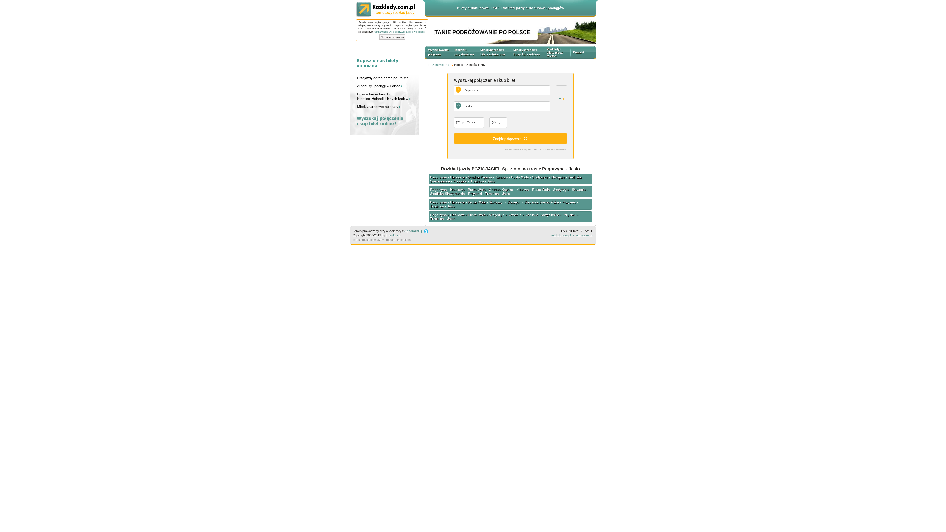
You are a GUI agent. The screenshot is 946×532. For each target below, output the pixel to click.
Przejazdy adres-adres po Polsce (383, 78)
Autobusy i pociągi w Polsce (379, 86)
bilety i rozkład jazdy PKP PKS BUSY (526, 149)
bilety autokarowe (557, 149)
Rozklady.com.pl (385, 9)
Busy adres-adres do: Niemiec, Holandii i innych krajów (383, 96)
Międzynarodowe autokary (378, 107)
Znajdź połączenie (507, 139)
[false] (561, 98)
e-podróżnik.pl (413, 231)
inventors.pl (393, 235)
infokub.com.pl (561, 235)
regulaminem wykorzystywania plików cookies (399, 31)
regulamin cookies (398, 240)
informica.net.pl (583, 235)
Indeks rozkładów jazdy (368, 240)
